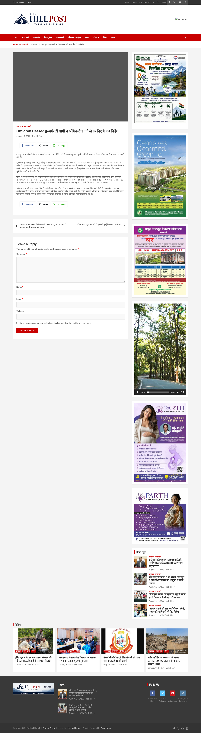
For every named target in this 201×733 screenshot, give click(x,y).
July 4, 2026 (64, 664)
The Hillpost (34, 728)
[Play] (138, 392)
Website (20, 311)
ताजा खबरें (25, 37)
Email (19, 299)
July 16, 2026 (20, 664)
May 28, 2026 (109, 664)
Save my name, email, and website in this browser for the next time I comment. (55, 323)
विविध (105, 37)
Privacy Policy (148, 2)
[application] (160, 349)
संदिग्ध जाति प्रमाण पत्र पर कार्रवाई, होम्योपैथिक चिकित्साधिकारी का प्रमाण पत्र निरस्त (166, 563)
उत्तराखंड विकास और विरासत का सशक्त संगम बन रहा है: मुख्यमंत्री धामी (77, 659)
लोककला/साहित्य (74, 37)
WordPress (106, 728)
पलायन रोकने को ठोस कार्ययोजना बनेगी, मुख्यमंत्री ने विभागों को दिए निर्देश (167, 610)
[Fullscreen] (182, 392)
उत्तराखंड (36, 37)
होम (16, 37)
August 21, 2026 (156, 570)
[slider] (158, 392)
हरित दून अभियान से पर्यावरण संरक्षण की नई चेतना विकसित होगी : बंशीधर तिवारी (33, 659)
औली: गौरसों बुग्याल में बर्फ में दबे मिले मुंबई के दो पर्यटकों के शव (99, 224)
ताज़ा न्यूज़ (141, 552)
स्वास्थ (87, 37)
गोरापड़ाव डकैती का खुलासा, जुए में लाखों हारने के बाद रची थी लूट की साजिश (167, 596)
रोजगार (96, 37)
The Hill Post (37, 136)
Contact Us (161, 2)
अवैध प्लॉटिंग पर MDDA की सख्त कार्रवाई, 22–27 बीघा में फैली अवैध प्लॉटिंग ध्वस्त (164, 661)
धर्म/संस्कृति (60, 37)
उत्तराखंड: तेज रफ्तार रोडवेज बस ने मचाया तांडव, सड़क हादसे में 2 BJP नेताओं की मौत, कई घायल (43, 226)
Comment (21, 254)
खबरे (62, 684)
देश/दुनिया (48, 37)
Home (127, 2)
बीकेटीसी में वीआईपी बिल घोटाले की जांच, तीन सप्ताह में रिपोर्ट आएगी (122, 659)
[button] (160, 349)
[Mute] (178, 392)
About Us (136, 2)
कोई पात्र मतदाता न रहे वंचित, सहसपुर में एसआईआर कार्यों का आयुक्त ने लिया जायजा (166, 580)
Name (19, 287)
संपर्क (113, 37)
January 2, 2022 (23, 136)
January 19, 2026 (155, 668)
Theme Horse (74, 728)
